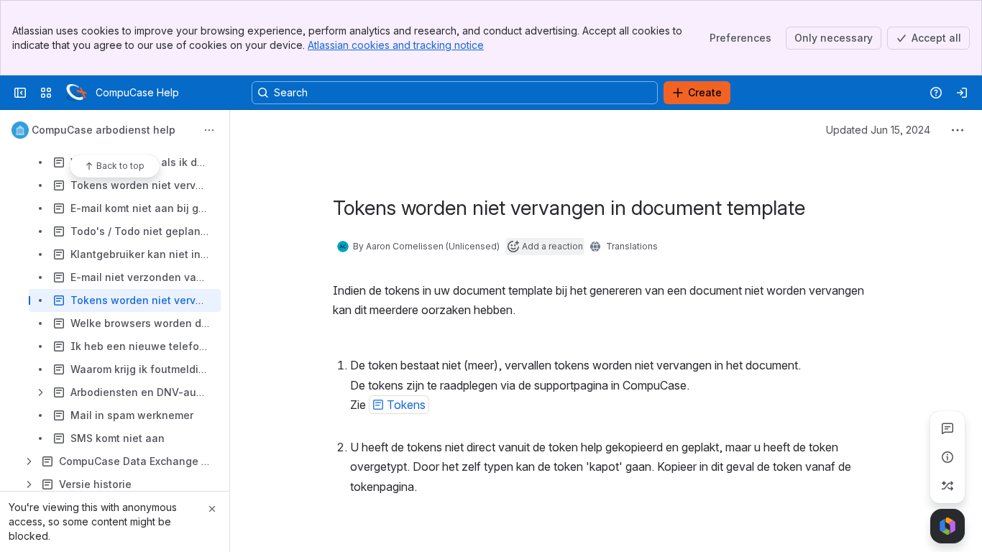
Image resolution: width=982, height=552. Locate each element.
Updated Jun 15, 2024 (878, 130)
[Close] (212, 509)
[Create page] (947, 485)
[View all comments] (947, 428)
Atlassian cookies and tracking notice (396, 45)
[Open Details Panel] (947, 457)
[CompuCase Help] (76, 92)
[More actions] (209, 130)
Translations (632, 246)
